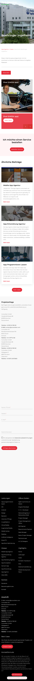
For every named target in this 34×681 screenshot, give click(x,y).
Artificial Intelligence (7, 537)
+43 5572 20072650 (11, 358)
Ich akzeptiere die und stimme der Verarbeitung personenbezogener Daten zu (16, 440)
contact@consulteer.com (13, 327)
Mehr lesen (8, 120)
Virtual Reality (5, 525)
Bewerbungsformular (7, 586)
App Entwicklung (6, 569)
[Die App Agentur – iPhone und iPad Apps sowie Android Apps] (9, 3)
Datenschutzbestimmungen (23, 438)
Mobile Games (5, 531)
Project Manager (23, 518)
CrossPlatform (5, 522)
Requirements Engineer (25, 529)
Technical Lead (22, 538)
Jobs (19, 563)
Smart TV (4, 540)
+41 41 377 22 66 (10, 337)
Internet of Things (6, 519)
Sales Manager (22, 532)
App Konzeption (6, 563)
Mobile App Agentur (7, 551)
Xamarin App (5, 566)
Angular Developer (23, 507)
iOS (2, 507)
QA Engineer (22, 526)
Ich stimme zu (17, 674)
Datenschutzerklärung (24, 567)
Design (3, 513)
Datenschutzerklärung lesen (17, 678)
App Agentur (5, 49)
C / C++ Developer (23, 510)
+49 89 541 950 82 (11, 325)
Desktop (3, 534)
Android (3, 510)
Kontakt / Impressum (24, 560)
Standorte (4, 583)
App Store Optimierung (8, 543)
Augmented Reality (6, 528)
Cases (11, 49)
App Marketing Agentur (8, 560)
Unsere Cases (7, 646)
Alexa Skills (4, 575)
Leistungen (21, 554)
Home (20, 551)
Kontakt (3, 589)
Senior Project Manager (25, 535)
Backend (3, 516)
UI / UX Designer (23, 541)
